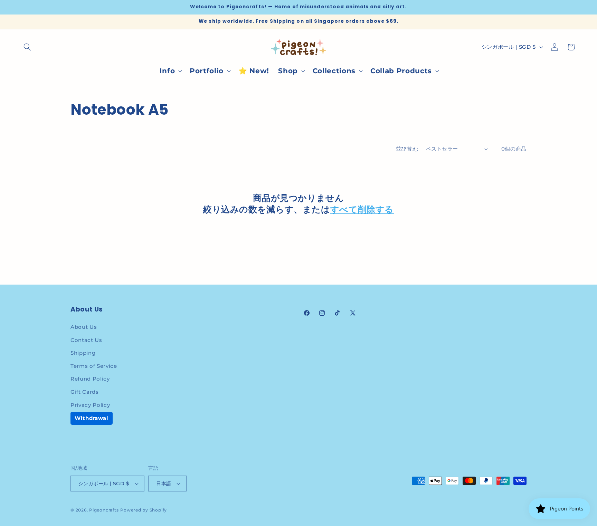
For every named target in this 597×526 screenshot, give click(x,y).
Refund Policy (90, 378)
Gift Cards (84, 392)
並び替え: (407, 148)
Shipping (82, 353)
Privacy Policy (90, 405)
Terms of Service (93, 366)
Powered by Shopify (143, 510)
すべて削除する (362, 210)
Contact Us (86, 340)
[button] (27, 47)
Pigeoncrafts (104, 510)
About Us (83, 327)
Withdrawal (91, 418)
